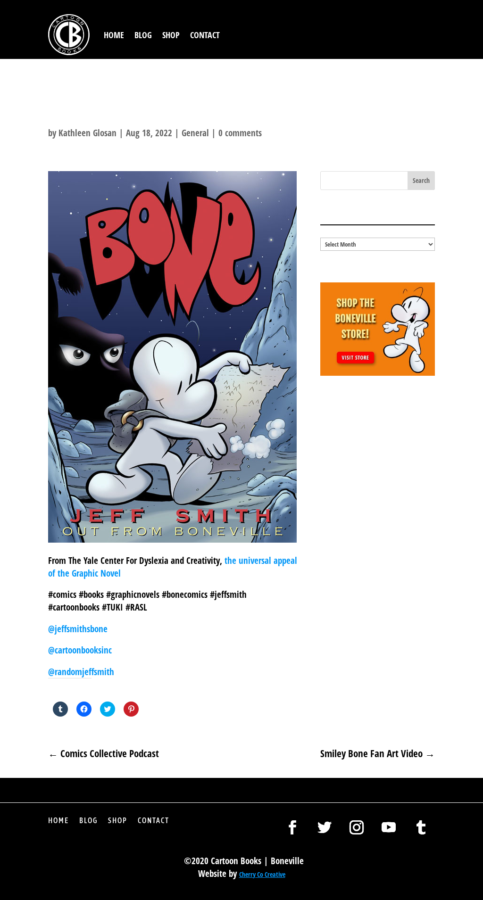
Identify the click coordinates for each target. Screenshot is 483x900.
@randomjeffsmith (81, 672)
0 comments (240, 133)
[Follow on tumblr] (421, 827)
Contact (205, 35)
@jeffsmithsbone (78, 629)
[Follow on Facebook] (292, 827)
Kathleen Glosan (87, 133)
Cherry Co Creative (262, 874)
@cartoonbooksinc (81, 650)
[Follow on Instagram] (356, 827)
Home (114, 35)
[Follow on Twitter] (324, 827)
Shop (171, 35)
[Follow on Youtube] (389, 827)
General (195, 133)
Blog (143, 35)
